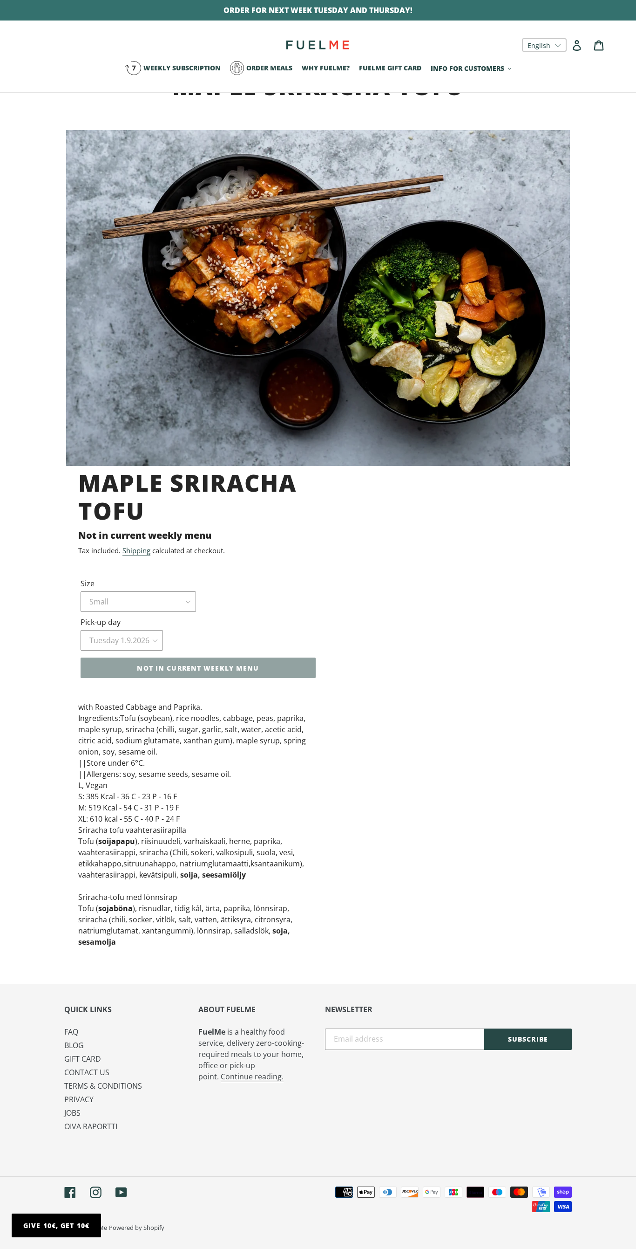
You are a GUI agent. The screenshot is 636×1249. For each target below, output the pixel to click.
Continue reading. (252, 1076)
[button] (544, 45)
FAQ (71, 1032)
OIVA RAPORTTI (90, 1126)
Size (88, 583)
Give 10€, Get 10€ (56, 1225)
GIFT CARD (82, 1059)
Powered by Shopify (136, 1227)
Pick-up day (101, 622)
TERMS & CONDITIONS (103, 1086)
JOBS (72, 1113)
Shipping (136, 550)
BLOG (74, 1045)
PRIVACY (79, 1099)
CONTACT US (86, 1072)
